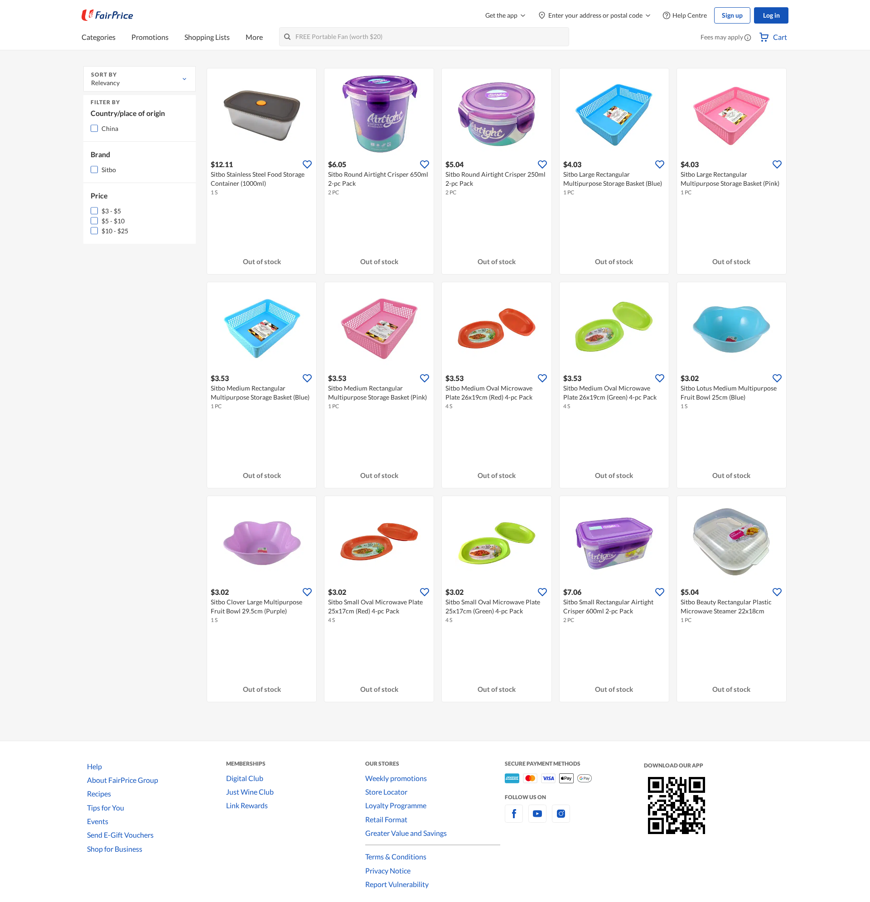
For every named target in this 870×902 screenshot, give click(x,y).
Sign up (732, 15)
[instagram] (561, 819)
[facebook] (514, 819)
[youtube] (537, 819)
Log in (771, 15)
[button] (747, 38)
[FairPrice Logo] (107, 15)
